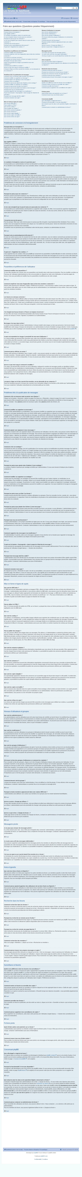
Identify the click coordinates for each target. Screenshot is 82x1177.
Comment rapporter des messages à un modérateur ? (18, 91)
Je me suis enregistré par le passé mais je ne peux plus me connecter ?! (19, 41)
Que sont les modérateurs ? (49, 33)
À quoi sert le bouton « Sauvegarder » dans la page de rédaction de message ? (21, 93)
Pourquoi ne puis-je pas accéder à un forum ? (16, 86)
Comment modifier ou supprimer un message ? (16, 78)
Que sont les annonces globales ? (13, 110)
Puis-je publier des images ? (11, 108)
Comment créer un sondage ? (12, 81)
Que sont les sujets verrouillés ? (12, 115)
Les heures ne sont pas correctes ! (13, 57)
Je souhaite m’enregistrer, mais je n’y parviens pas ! (17, 35)
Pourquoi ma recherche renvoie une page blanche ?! (55, 73)
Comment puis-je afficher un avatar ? (13, 65)
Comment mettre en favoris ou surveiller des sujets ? (55, 84)
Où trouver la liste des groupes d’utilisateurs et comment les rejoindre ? (57, 37)
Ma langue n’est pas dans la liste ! (12, 60)
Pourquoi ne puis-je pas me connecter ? (14, 38)
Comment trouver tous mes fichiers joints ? (53, 95)
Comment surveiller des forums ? (50, 86)
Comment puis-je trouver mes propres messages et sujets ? (57, 77)
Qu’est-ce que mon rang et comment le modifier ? (17, 67)
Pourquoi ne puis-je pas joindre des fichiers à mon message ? (20, 87)
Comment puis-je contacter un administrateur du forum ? (56, 107)
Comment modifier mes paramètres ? (13, 52)
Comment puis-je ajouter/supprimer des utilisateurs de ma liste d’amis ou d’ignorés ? (60, 63)
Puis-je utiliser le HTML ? (10, 105)
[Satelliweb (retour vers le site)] (17, 7)
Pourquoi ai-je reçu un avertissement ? (14, 89)
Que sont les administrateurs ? (50, 32)
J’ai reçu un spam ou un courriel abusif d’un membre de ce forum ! (59, 55)
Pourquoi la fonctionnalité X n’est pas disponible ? (54, 102)
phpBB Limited (50, 1055)
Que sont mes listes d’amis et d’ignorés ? (52, 61)
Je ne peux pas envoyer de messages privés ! (54, 52)
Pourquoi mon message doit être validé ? (14, 96)
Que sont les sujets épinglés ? (12, 113)
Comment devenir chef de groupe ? (51, 40)
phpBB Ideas (21, 1070)
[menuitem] (15, 18)
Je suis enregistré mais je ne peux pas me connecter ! (18, 37)
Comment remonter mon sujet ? (12, 97)
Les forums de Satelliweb (16, 11)
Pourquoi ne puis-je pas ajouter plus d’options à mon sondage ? (20, 83)
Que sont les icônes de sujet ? (12, 116)
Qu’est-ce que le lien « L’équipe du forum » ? (53, 47)
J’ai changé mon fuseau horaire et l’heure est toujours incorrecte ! (21, 59)
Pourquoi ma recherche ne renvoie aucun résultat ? (55, 72)
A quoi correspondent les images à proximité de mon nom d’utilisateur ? (19, 63)
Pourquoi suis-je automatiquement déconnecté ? (16, 45)
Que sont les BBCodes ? (10, 103)
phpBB (72, 329)
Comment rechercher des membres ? (51, 75)
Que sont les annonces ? (10, 111)
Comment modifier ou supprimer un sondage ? (16, 84)
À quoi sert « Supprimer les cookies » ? (14, 47)
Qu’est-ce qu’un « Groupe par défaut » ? (52, 45)
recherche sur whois (42, 1083)
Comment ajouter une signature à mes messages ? (17, 79)
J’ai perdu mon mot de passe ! (12, 43)
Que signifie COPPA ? (9, 33)
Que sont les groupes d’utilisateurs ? (51, 35)
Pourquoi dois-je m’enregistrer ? (12, 32)
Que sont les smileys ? (10, 106)
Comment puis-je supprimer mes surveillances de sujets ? (57, 87)
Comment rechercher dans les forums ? (52, 70)
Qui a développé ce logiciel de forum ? (51, 100)
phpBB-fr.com (44, 1156)
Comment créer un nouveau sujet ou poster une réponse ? (19, 76)
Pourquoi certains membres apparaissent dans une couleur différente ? (57, 42)
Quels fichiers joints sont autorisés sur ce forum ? (54, 93)
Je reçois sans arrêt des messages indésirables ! (54, 54)
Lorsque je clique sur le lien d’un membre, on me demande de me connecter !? (22, 69)
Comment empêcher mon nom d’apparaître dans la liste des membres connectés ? (22, 54)
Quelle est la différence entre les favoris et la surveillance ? (57, 82)
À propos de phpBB (19, 1059)
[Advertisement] (41, 1132)
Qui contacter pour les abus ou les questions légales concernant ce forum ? (59, 104)
